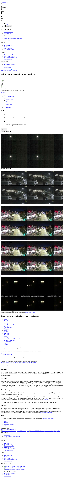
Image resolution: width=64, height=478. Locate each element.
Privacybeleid (7, 65)
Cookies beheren (8, 59)
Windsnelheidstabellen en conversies (13, 38)
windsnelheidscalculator (46, 412)
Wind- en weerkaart (8, 32)
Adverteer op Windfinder (10, 56)
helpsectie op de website (48, 418)
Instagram (22, 467)
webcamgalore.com (30, 312)
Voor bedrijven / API (9, 49)
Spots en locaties (8, 33)
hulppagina (46, 399)
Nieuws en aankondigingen (10, 57)
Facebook (14, 70)
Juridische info (7, 67)
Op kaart (3, 92)
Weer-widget (7, 40)
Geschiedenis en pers (9, 46)
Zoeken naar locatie (7, 354)
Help (7, 24)
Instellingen (8, 26)
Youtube (22, 469)
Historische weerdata (9, 55)
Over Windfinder (8, 48)
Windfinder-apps (8, 45)
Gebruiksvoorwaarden (9, 64)
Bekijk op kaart (7, 70)
